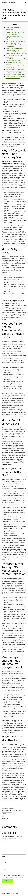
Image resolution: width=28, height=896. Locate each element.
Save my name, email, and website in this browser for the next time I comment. (14, 876)
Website (4, 869)
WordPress (15, 893)
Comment (5, 841)
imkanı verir (6, 433)
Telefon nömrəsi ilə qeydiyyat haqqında (16, 76)
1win (3, 818)
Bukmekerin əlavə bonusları (13, 78)
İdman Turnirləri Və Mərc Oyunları (14, 48)
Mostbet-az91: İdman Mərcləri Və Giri (15, 69)
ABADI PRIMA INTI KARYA (8, 2)
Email (4, 862)
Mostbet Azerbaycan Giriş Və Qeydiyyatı (16, 74)
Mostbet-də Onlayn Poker (12, 50)
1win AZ (6, 818)
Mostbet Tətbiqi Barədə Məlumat (14, 36)
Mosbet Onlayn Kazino (11, 31)
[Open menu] (25, 3)
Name (4, 856)
